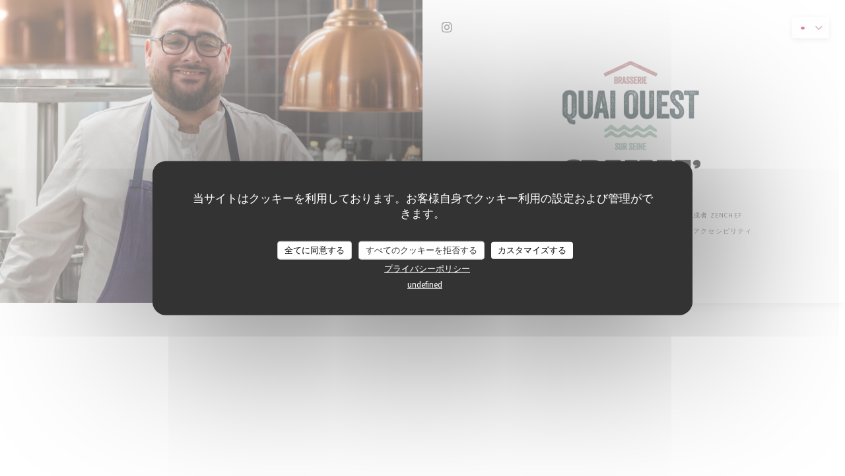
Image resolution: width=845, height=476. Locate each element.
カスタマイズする (532, 250)
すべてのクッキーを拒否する (421, 250)
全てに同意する (315, 250)
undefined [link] (424, 284)
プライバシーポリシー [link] (427, 268)
